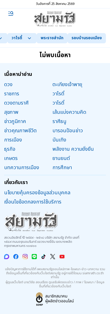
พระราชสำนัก (52, 38)
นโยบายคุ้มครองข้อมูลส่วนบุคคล (37, 193)
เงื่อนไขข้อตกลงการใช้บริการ (32, 202)
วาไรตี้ (17, 38)
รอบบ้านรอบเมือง (87, 38)
